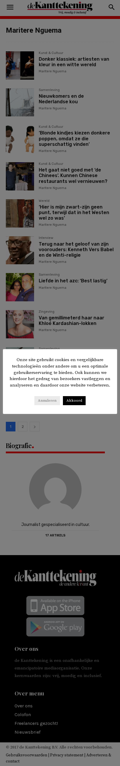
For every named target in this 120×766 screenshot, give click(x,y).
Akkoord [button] (74, 400)
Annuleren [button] (47, 400)
